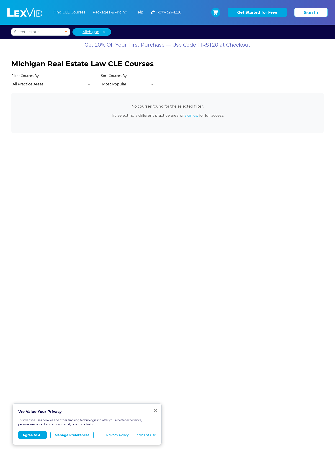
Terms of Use (145, 435)
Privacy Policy (117, 435)
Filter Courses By (25, 76)
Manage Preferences (72, 435)
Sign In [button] (311, 12)
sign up (191, 115)
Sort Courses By (114, 76)
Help (139, 12)
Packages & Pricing (110, 12)
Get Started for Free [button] (257, 12)
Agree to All (32, 435)
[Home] (24, 12)
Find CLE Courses (69, 12)
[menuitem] (166, 12)
